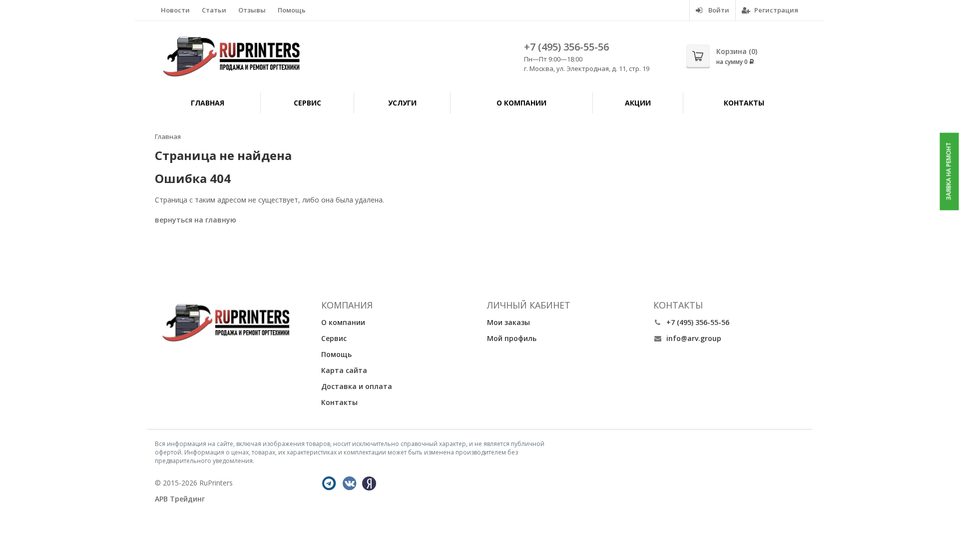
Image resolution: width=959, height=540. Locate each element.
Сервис (307, 103)
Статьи (214, 10)
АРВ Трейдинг (180, 499)
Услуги (402, 103)
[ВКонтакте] (350, 484)
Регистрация (775, 10)
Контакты (744, 103)
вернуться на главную (195, 219)
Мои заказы (508, 322)
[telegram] (329, 484)
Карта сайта (344, 370)
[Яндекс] (369, 483)
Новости (175, 10)
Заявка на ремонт (949, 171)
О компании (521, 103)
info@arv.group (693, 338)
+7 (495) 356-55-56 (566, 47)
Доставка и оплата (356, 386)
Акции (638, 103)
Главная (207, 103)
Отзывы (252, 10)
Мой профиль (511, 338)
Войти (718, 10)
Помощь (292, 10)
